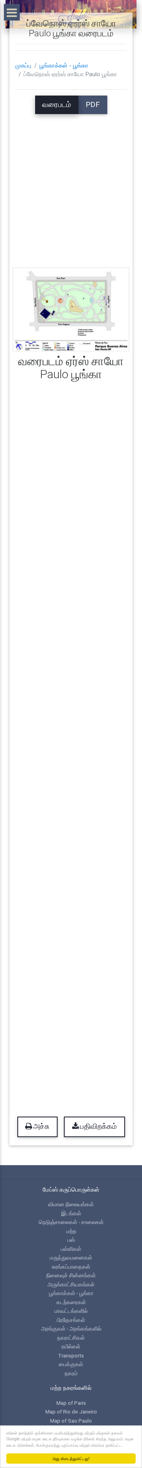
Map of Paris (71, 1403)
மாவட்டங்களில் (71, 1311)
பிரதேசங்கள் (71, 1320)
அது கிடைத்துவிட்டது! (71, 1458)
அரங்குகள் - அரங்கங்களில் (71, 1328)
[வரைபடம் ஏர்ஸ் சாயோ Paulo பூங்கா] (71, 308)
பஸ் (71, 1240)
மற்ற (71, 1231)
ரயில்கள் (71, 1346)
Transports (71, 1355)
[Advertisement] (71, 185)
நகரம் (71, 1373)
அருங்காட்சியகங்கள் (71, 1284)
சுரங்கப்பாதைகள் (71, 1266)
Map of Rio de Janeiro (71, 1411)
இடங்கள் (71, 1213)
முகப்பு (23, 65)
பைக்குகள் (71, 1364)
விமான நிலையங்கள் (71, 1204)
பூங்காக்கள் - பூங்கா (63, 65)
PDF (93, 104)
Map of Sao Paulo (71, 1420)
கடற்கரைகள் (71, 1302)
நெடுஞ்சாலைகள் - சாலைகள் (71, 1222)
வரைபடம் (56, 104)
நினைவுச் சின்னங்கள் (71, 1275)
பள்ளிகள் (71, 1249)
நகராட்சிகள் (71, 1338)
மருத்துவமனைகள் (71, 1257)
